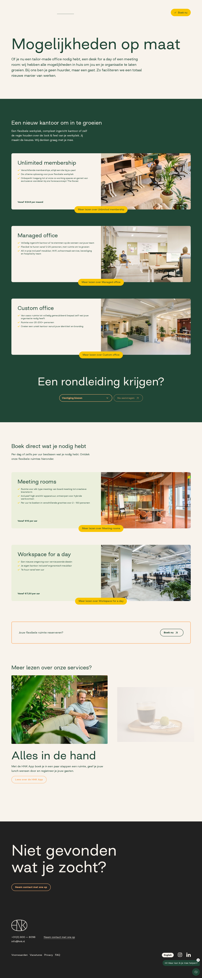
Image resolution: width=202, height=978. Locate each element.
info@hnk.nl (18, 941)
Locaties (49, 12)
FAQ (57, 955)
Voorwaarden (19, 955)
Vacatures (36, 955)
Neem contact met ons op (59, 937)
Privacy (48, 955)
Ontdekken (35, 12)
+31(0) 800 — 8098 (23, 937)
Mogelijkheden (65, 12)
